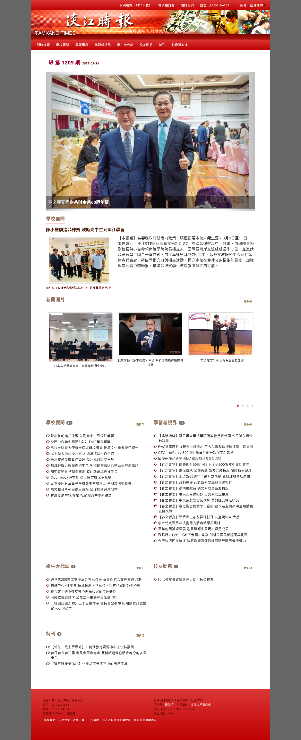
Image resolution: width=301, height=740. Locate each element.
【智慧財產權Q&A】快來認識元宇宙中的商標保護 (89, 663)
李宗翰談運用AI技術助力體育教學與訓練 (189, 523)
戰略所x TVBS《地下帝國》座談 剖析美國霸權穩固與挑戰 (202, 535)
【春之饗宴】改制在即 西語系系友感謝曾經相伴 (194, 482)
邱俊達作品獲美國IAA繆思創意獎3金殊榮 (189, 458)
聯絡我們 (49, 720)
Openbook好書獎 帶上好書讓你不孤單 (80, 477)
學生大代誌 (125, 45)
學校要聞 (62, 45)
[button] (61, 141)
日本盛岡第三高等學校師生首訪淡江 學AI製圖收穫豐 (91, 483)
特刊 (162, 45)
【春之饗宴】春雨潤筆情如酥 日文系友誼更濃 (193, 494)
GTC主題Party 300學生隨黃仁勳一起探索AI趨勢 (195, 452)
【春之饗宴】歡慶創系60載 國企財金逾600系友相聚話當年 (203, 464)
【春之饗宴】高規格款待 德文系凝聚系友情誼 (193, 488)
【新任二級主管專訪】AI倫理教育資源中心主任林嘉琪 (92, 647)
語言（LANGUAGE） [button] (216, 5)
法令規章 (64, 720)
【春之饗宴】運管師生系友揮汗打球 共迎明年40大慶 (198, 517)
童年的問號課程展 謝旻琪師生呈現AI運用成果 (193, 529)
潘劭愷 (169, 704)
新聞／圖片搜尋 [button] (252, 5)
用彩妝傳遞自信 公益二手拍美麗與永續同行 (84, 597)
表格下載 (79, 720)
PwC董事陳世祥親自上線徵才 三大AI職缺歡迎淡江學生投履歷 (205, 446)
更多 (246, 301)
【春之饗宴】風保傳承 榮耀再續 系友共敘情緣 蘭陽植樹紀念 (204, 470)
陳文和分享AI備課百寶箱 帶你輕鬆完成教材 (84, 489)
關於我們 (187, 5)
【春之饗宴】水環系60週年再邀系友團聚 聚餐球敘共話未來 (203, 476)
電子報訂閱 (166, 5)
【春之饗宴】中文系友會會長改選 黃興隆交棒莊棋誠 (198, 500)
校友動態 (146, 45)
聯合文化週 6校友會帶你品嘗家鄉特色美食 (83, 591)
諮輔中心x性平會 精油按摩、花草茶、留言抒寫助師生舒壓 (95, 585)
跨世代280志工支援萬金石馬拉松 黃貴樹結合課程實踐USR (95, 579)
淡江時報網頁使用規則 (116, 720)
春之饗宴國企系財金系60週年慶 (78, 202)
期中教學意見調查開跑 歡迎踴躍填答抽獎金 (84, 471)
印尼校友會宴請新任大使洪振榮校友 (185, 579)
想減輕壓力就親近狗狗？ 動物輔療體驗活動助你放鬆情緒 (94, 465)
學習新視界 (103, 45)
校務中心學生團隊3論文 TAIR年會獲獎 (80, 441)
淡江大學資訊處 (201, 704)
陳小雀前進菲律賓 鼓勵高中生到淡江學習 (82, 436)
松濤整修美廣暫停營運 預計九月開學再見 (82, 459)
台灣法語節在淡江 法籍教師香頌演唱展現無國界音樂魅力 (201, 540)
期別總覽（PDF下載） (135, 5)
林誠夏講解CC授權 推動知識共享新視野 (81, 495)
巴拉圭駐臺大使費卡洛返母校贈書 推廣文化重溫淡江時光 (94, 447)
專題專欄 (81, 45)
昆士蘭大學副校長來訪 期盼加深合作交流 (82, 453)
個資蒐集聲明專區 (145, 720)
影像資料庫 (180, 45)
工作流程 (93, 720)
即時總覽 (43, 45)
